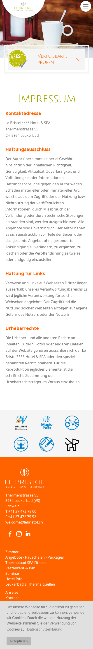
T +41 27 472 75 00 (20, 511)
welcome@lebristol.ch (24, 522)
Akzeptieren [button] (18, 641)
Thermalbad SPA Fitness (25, 562)
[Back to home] (46, 478)
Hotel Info (14, 578)
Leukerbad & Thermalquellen (30, 584)
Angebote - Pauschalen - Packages (34, 557)
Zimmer (12, 551)
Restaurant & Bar (20, 568)
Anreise (11, 592)
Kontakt (12, 597)
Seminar (12, 573)
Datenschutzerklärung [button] (44, 629)
